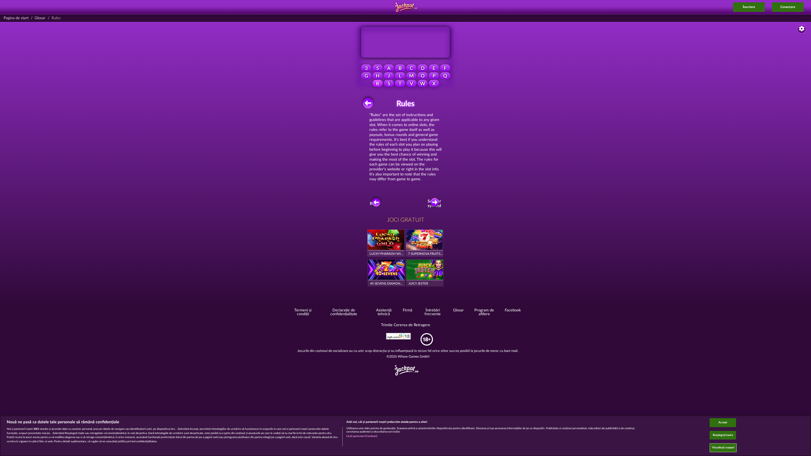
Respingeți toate (723, 435)
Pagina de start (16, 18)
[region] (405, 435)
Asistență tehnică (384, 312)
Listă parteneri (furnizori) (361, 436)
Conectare (787, 7)
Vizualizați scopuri (723, 447)
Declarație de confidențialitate (343, 312)
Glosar (40, 18)
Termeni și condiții (303, 312)
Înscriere (749, 7)
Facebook (513, 310)
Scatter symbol (434, 203)
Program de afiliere (484, 312)
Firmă (407, 310)
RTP (374, 204)
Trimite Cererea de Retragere (405, 325)
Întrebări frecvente (433, 312)
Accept (722, 422)
